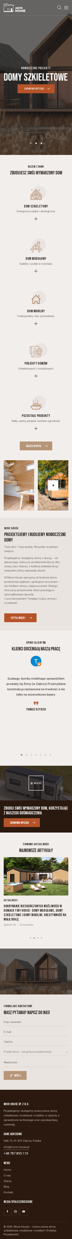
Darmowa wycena (34, 89)
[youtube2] (23, 1211)
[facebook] (7, 1211)
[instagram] (15, 1211)
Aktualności (11, 900)
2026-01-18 (10, 924)
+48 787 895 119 (16, 1153)
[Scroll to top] (65, 1232)
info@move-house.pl (16, 1147)
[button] (66, 8)
